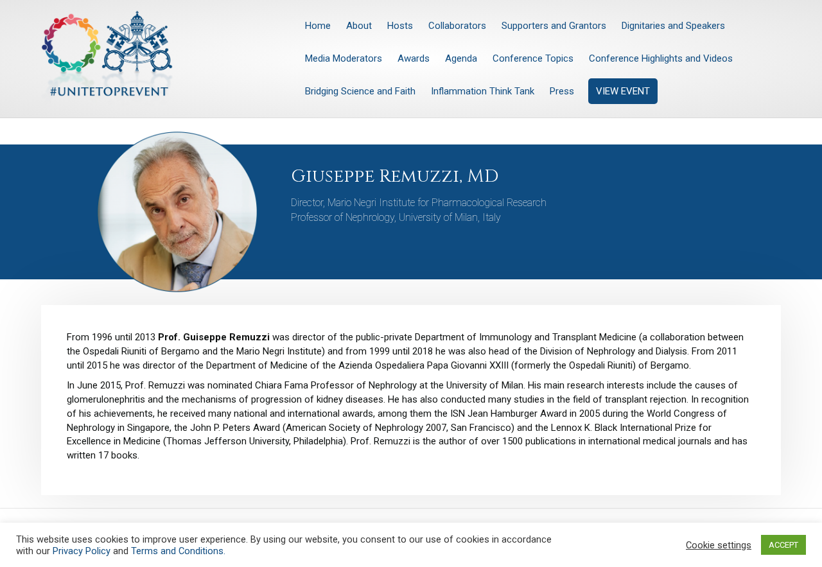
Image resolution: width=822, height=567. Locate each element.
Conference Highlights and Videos (661, 58)
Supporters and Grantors (554, 25)
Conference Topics (533, 58)
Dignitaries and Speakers (673, 25)
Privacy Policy (81, 551)
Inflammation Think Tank (482, 91)
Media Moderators (343, 58)
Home (318, 25)
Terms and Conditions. (178, 551)
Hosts (400, 25)
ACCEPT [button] (783, 545)
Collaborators (457, 25)
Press (562, 91)
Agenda (461, 58)
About (359, 25)
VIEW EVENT (623, 91)
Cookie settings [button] (718, 545)
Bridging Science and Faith (360, 91)
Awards (414, 58)
